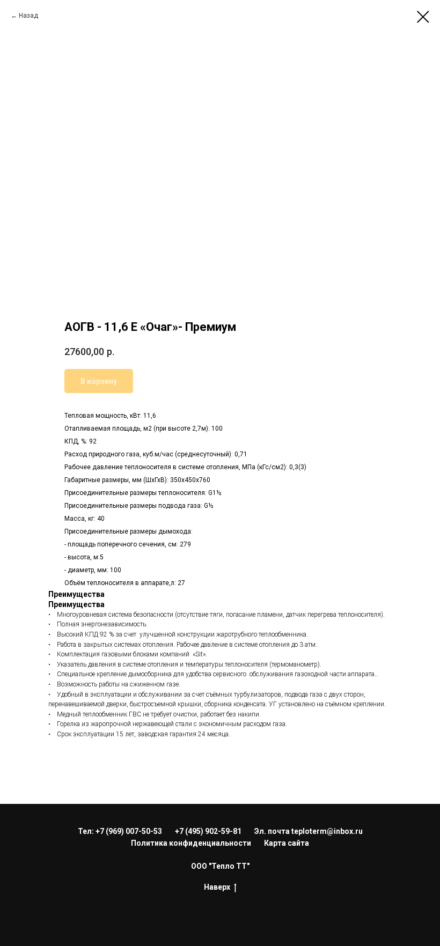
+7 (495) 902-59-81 (208, 831)
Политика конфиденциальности (191, 843)
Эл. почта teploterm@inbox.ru (308, 831)
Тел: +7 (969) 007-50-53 (120, 831)
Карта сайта (286, 843)
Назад (28, 15)
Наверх (217, 887)
